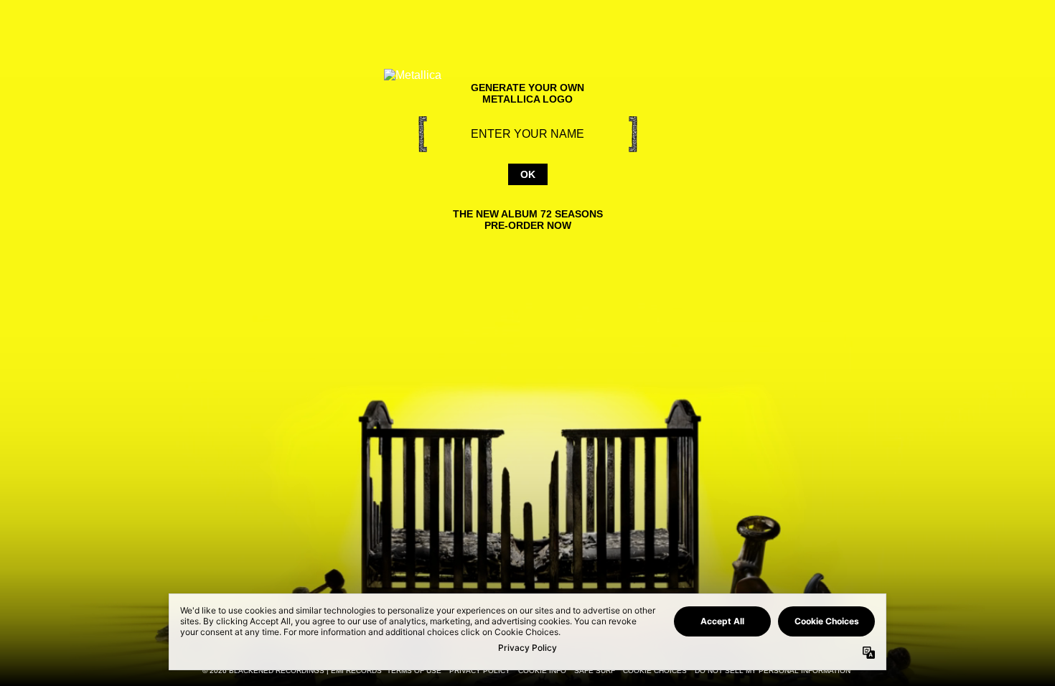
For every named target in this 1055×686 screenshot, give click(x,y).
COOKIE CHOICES (655, 671)
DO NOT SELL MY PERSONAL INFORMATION (772, 671)
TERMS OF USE (414, 671)
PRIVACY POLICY (479, 671)
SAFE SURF (594, 671)
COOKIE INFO (542, 671)
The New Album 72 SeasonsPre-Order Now (528, 219)
